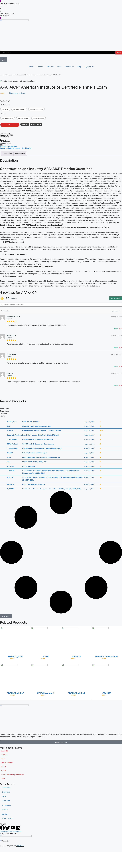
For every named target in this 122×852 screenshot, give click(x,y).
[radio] (5, 109)
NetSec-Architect (7, 763)
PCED (3, 759)
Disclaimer (6, 792)
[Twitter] (7, 827)
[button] (6, 616)
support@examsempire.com (10, 831)
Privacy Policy (7, 818)
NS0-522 (76, 656)
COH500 (106, 693)
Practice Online (36, 124)
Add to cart (10, 125)
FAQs (59, 67)
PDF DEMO (25, 124)
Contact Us (69, 67)
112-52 (3, 767)
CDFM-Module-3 (15, 693)
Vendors (40, 67)
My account (89, 67)
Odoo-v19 (4, 751)
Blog (79, 67)
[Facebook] (2, 827)
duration (3, 114)
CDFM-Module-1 (76, 693)
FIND (119, 52)
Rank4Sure (20, 846)
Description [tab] (7, 153)
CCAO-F (4, 755)
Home (31, 67)
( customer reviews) (17, 93)
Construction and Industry (15, 75)
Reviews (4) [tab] (20, 153)
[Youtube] (12, 827)
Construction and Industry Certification (39, 75)
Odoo (3, 779)
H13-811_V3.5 (15, 656)
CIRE (46, 656)
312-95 (3, 771)
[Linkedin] (18, 827)
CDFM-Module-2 (46, 693)
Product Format (5, 105)
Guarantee (6, 801)
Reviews (50, 67)
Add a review (115, 298)
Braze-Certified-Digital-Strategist (12, 775)
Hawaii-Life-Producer (106, 656)
